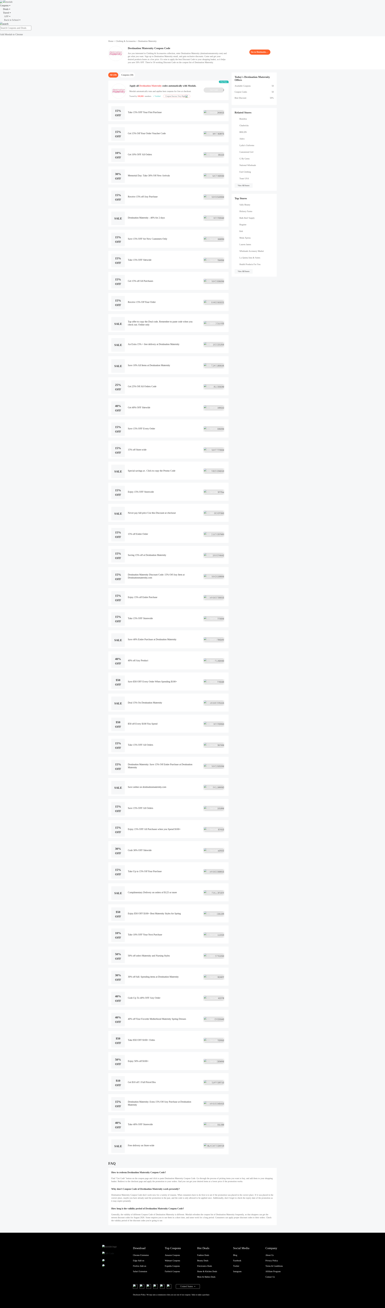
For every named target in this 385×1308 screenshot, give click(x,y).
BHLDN (243, 132)
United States (187, 1286)
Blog (235, 1255)
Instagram (237, 1271)
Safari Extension (140, 1271)
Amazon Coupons (172, 1255)
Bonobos (243, 119)
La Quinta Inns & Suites (249, 258)
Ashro (242, 139)
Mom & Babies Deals (206, 1277)
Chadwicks (244, 125)
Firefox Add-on (139, 1266)
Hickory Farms (245, 211)
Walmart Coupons (172, 1261)
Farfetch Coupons (172, 1271)
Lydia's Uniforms (246, 145)
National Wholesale (247, 165)
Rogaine (242, 224)
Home (111, 41)
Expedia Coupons (172, 1266)
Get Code (217, 90)
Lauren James (245, 244)
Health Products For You (249, 264)
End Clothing (245, 172)
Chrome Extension (141, 1255)
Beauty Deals (202, 1261)
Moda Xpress (245, 238)
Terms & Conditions (274, 1266)
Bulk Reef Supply (247, 218)
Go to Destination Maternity (260, 52)
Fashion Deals (203, 1255)
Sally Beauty (244, 205)
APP (6, 16)
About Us (269, 1255)
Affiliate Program (273, 1271)
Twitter (236, 1266)
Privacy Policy (271, 1261)
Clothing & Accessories (126, 41)
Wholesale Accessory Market (251, 251)
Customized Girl (246, 152)
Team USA (244, 178)
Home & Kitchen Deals (207, 1271)
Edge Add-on (138, 1261)
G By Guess (244, 159)
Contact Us (270, 1277)
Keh (241, 231)
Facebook (237, 1261)
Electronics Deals (204, 1266)
